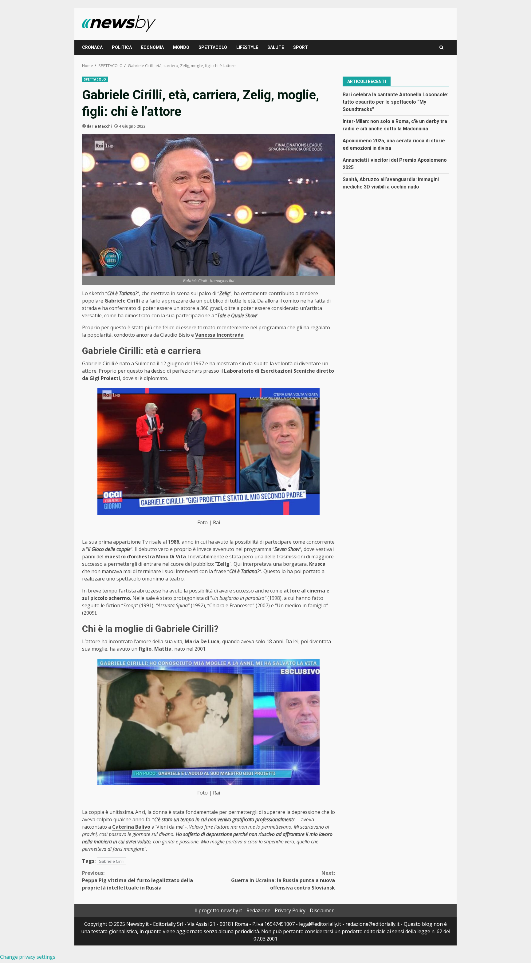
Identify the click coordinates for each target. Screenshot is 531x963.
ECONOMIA (152, 47)
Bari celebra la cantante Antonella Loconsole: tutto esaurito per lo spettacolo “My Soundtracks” (395, 101)
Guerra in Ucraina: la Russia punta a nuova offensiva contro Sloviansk (283, 880)
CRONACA (92, 47)
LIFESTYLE (247, 47)
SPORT (300, 47)
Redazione (258, 910)
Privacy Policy (290, 910)
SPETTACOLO (213, 47)
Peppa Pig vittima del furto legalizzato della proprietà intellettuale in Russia (137, 880)
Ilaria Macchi (99, 126)
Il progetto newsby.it (218, 910)
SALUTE (275, 47)
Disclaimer (322, 910)
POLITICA (122, 47)
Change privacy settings (27, 956)
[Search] (441, 48)
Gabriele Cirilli (111, 861)
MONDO (181, 47)
